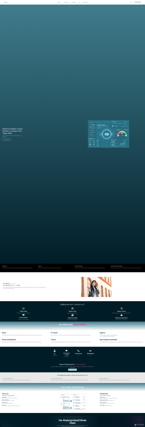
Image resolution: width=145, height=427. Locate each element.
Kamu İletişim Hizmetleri (108, 340)
